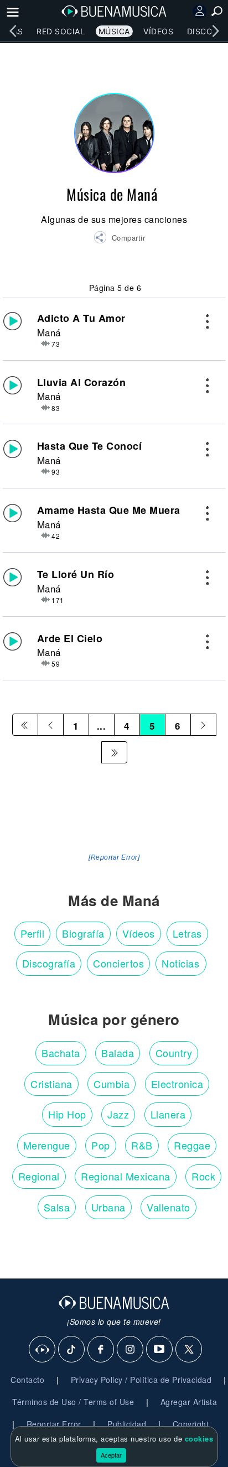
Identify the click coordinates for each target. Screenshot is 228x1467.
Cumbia (111, 1083)
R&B (142, 1145)
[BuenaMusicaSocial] (42, 1349)
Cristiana (51, 1083)
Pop (100, 1145)
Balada (117, 1052)
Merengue (46, 1145)
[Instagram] (130, 1349)
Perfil (32, 933)
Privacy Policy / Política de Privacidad (141, 1379)
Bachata (61, 1052)
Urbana (108, 1207)
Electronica (177, 1083)
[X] (189, 1349)
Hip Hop (67, 1114)
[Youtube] (160, 1349)
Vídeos (158, 31)
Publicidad (126, 1423)
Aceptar (111, 1454)
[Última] (114, 752)
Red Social (61, 31)
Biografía (83, 933)
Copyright (191, 1423)
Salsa (57, 1207)
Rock (203, 1176)
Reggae (192, 1145)
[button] (119, 239)
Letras (187, 933)
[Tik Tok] (72, 1349)
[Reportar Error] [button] (114, 857)
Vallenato (168, 1207)
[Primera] (25, 725)
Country (174, 1052)
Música (114, 31)
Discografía (49, 963)
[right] (215, 31)
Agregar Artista (188, 1401)
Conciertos (118, 963)
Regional (39, 1176)
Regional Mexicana (125, 1176)
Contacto (27, 1379)
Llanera (168, 1114)
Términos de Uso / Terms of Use (73, 1401)
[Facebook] (101, 1349)
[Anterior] (51, 725)
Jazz (118, 1114)
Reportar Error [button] (54, 1423)
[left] (12, 31)
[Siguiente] (203, 725)
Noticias (180, 963)
